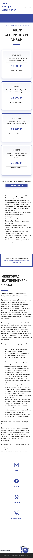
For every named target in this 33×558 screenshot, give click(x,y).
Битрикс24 (25, 555)
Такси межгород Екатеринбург (8, 6)
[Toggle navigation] (30, 18)
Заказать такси (16, 185)
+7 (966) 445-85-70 (27, 7)
